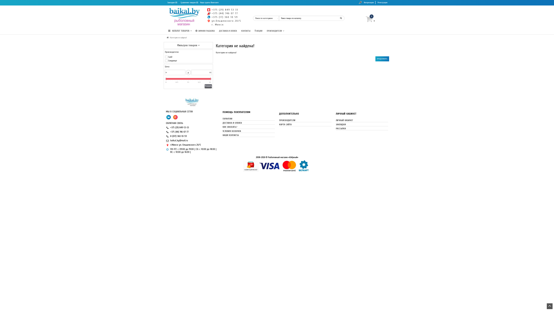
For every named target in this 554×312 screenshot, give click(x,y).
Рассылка (341, 128)
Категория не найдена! (178, 38)
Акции (259, 31)
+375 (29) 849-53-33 (179, 127)
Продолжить (382, 59)
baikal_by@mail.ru (179, 140)
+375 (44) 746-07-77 (179, 131)
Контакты (245, 31)
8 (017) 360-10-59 (178, 136)
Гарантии (227, 118)
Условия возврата (232, 131)
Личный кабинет (344, 120)
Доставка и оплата (228, 31)
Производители (274, 31)
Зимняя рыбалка (206, 31)
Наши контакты (231, 135)
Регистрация (382, 2)
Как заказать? (230, 127)
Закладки (341, 124)
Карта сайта (285, 124)
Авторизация (369, 2)
